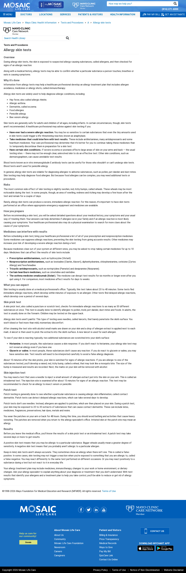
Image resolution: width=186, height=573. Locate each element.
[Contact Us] (161, 531)
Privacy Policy (100, 570)
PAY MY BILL (153, 14)
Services (65, 14)
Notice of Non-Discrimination (145, 570)
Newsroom (59, 547)
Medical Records (108, 543)
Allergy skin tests (102, 22)
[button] (176, 3)
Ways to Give (106, 547)
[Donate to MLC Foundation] (35, 538)
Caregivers (59, 555)
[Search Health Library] (68, 38)
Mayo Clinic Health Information (41, 22)
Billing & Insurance (108, 535)
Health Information (122, 14)
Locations (45, 14)
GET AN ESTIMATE (174, 14)
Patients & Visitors (90, 14)
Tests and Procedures (72, 22)
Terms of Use (109, 491)
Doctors (26, 14)
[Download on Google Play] (165, 548)
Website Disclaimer (174, 570)
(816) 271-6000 (170, 9)
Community (60, 539)
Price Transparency (109, 539)
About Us (59, 535)
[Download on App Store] (146, 548)
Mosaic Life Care (12, 22)
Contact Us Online (108, 559)
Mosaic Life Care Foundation (68, 543)
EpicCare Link (106, 555)
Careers (58, 551)
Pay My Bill (105, 551)
